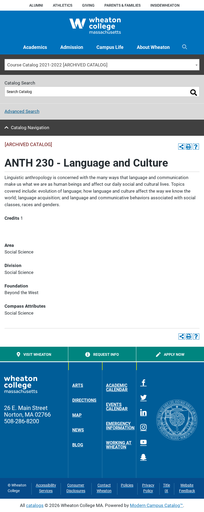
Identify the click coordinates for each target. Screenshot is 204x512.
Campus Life (110, 47)
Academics (35, 47)
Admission (71, 47)
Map (77, 415)
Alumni (36, 5)
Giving (88, 5)
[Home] (102, 25)
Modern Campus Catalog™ (156, 505)
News (78, 430)
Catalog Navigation (30, 127)
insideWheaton (165, 5)
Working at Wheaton (118, 445)
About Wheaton (153, 47)
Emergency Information (119, 425)
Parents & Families (122, 5)
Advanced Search (22, 111)
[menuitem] (35, 47)
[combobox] (102, 64)
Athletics (62, 5)
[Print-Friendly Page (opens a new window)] (189, 146)
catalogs (35, 505)
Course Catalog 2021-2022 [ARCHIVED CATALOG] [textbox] (57, 64)
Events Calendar (117, 406)
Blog (77, 444)
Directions (84, 400)
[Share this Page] (181, 146)
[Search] (193, 92)
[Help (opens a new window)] (196, 146)
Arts (77, 385)
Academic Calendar (117, 387)
